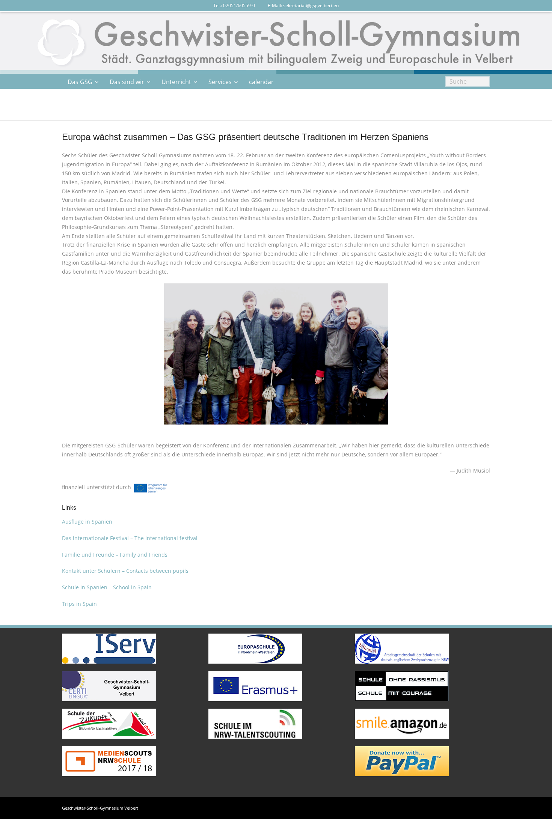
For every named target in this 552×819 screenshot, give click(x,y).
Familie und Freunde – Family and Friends (114, 554)
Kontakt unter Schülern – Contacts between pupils (125, 570)
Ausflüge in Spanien (87, 521)
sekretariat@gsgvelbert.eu (311, 5)
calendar (261, 82)
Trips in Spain (79, 603)
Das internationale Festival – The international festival (130, 538)
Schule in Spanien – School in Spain (107, 587)
